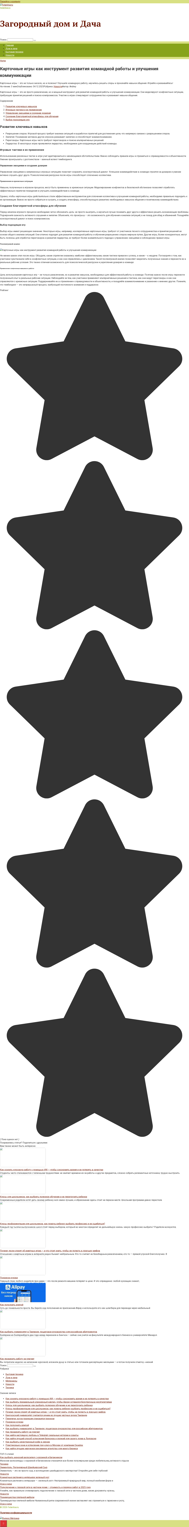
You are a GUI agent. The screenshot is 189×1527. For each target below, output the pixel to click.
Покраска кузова (9, 1277)
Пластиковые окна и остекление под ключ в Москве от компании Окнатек (44, 1445)
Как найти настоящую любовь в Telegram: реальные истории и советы (42, 1435)
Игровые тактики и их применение (24, 109)
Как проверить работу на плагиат (17, 1358)
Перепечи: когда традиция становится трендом (30, 1418)
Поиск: (3, 39)
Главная (10, 45)
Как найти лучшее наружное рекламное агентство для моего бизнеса (42, 1448)
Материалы (11, 1381)
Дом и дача (11, 48)
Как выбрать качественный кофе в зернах (28, 1442)
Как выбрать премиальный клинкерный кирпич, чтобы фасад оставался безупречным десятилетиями (59, 1402)
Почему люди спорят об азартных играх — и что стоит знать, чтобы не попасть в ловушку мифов (50, 1250)
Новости (10, 55)
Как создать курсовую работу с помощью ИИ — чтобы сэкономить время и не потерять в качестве (51, 1169)
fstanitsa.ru (5, 8)
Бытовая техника (14, 52)
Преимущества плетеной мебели (17, 1497)
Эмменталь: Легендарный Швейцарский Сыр (23, 1467)
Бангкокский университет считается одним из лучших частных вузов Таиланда (46, 1415)
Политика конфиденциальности (16, 1512)
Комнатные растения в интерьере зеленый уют (24, 1477)
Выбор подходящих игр (18, 119)
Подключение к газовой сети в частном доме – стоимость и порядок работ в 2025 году (45, 1487)
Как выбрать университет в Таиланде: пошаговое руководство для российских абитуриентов (48, 1331)
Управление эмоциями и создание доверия (28, 113)
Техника (10, 1387)
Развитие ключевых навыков (21, 106)
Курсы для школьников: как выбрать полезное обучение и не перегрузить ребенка (43, 1196)
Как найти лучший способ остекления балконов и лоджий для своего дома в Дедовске (51, 1438)
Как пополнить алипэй (11, 1304)
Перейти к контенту (10, 1)
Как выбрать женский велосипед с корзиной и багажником (31, 1457)
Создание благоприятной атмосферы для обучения (32, 116)
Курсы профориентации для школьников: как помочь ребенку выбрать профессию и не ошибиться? (52, 1223)
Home (3, 60)
